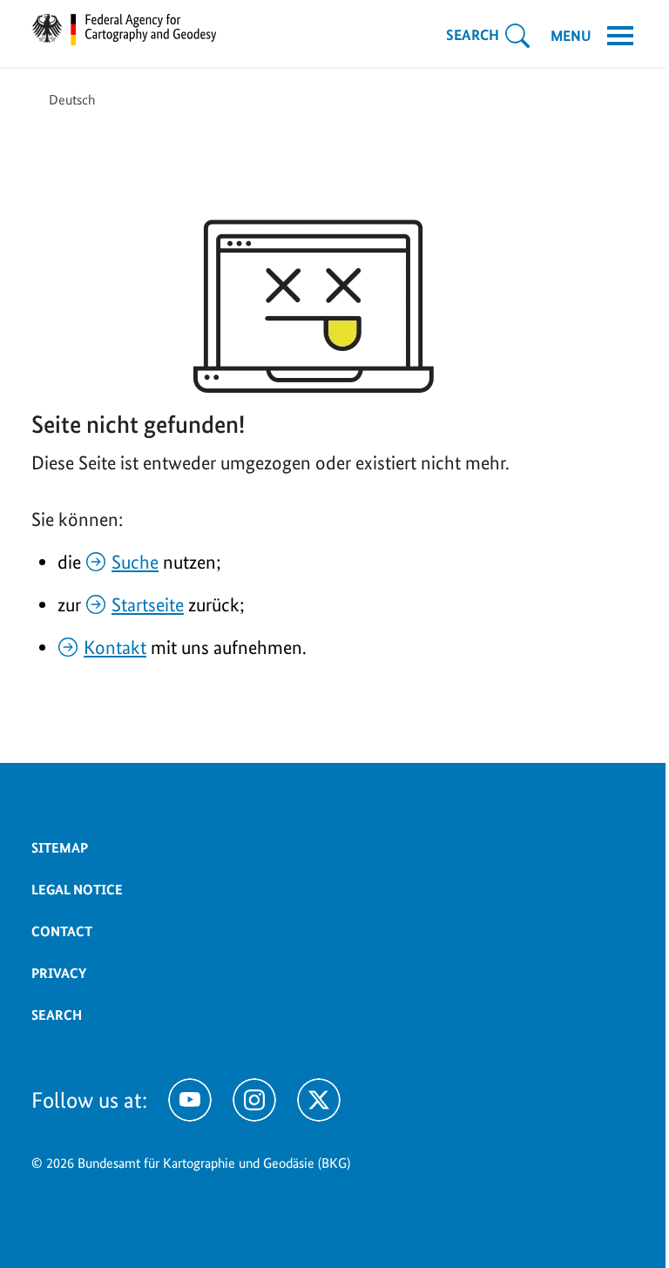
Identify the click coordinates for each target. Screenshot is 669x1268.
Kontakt (115, 647)
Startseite (148, 604)
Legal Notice (77, 889)
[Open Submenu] (517, 35)
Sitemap (59, 848)
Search (56, 1015)
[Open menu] (620, 35)
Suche (135, 561)
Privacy (58, 973)
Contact (61, 931)
